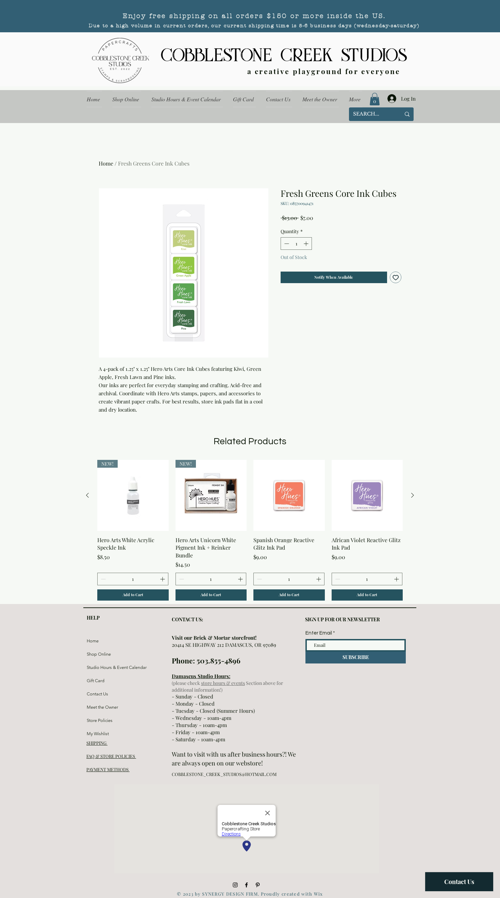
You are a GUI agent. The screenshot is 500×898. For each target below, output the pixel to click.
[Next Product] (413, 495)
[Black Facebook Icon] (246, 885)
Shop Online (99, 654)
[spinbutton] (296, 243)
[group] (250, 530)
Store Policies (100, 720)
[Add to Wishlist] (396, 277)
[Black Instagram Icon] (235, 885)
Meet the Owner (102, 707)
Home (106, 163)
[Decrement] (286, 243)
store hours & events (223, 683)
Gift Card (95, 680)
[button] (374, 99)
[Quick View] (289, 495)
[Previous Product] (87, 495)
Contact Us (97, 693)
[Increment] (306, 243)
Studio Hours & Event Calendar (103, 667)
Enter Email (318, 633)
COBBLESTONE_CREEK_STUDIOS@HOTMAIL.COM (224, 774)
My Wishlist (98, 733)
